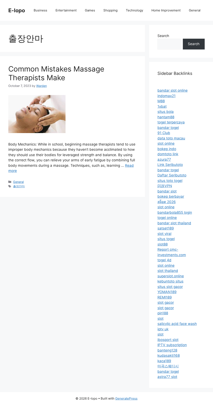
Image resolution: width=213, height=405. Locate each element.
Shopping (110, 10)
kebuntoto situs (170, 281)
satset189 (165, 228)
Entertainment (66, 10)
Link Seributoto (170, 165)
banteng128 (167, 350)
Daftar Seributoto (171, 175)
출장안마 (19, 186)
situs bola (165, 112)
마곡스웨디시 (168, 366)
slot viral (164, 234)
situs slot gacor (170, 287)
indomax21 (166, 96)
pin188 (162, 313)
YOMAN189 (167, 292)
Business (40, 10)
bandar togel (168, 128)
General (195, 10)
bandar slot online (172, 90)
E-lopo (16, 10)
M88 (161, 101)
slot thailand (167, 271)
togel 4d (164, 260)
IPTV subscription (172, 345)
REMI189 (164, 297)
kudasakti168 (168, 355)
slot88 (162, 244)
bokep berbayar (170, 196)
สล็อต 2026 (166, 202)
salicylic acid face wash (177, 324)
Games (90, 10)
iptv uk (162, 329)
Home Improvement (166, 10)
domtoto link (167, 154)
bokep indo (166, 149)
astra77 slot (167, 377)
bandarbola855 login (174, 212)
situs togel (166, 239)
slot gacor (165, 302)
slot (160, 318)
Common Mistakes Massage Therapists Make (56, 73)
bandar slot (167, 191)
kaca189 (164, 361)
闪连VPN (164, 186)
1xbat (162, 106)
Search (163, 36)
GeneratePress (126, 398)
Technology (134, 10)
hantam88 (165, 117)
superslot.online (170, 276)
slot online (166, 143)
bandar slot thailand (174, 223)
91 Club (163, 133)
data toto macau (171, 138)
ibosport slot (167, 340)
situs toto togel (169, 181)
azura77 (164, 159)
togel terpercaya (171, 122)
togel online (167, 218)
